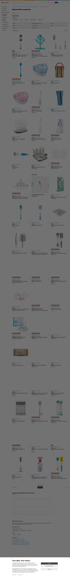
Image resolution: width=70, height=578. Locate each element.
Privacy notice (20, 574)
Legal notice (14, 574)
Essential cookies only (49, 565)
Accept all (49, 563)
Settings (49, 569)
